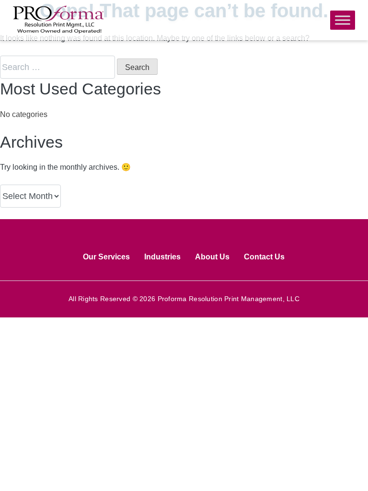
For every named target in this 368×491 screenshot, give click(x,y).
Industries (162, 257)
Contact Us (264, 257)
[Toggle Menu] (342, 19)
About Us (212, 257)
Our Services (106, 257)
